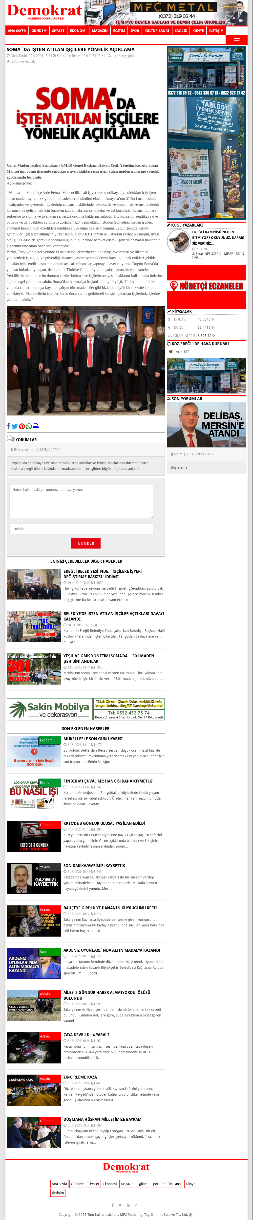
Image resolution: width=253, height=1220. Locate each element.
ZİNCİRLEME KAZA (80, 1077)
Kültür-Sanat (172, 1184)
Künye (190, 1184)
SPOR (134, 31)
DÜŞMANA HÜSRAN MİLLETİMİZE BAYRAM (102, 1119)
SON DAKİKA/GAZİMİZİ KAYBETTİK (94, 865)
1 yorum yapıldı (123, 55)
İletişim (58, 1193)
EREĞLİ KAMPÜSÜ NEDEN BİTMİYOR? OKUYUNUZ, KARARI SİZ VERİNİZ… (218, 237)
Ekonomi (110, 1184)
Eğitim (142, 1184)
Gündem (77, 1184)
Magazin (127, 1184)
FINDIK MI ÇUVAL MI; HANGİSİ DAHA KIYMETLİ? (107, 781)
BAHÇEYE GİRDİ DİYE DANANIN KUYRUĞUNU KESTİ (110, 908)
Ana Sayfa (59, 1184)
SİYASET (58, 31)
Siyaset (93, 1184)
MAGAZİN (100, 31)
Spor (155, 1184)
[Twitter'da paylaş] (15, 426)
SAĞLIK (181, 31)
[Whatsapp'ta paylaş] (29, 426)
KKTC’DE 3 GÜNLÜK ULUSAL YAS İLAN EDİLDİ (104, 823)
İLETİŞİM (216, 31)
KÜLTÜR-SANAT (157, 31)
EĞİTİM (119, 31)
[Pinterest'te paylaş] (22, 426)
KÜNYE (198, 31)
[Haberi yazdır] (36, 426)
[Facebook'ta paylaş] (9, 426)
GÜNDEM (39, 31)
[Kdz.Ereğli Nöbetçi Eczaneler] (206, 305)
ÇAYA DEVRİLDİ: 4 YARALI (86, 1035)
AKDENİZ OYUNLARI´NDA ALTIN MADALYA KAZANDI (111, 950)
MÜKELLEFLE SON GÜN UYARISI (93, 739)
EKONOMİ (78, 31)
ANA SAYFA (17, 31)
